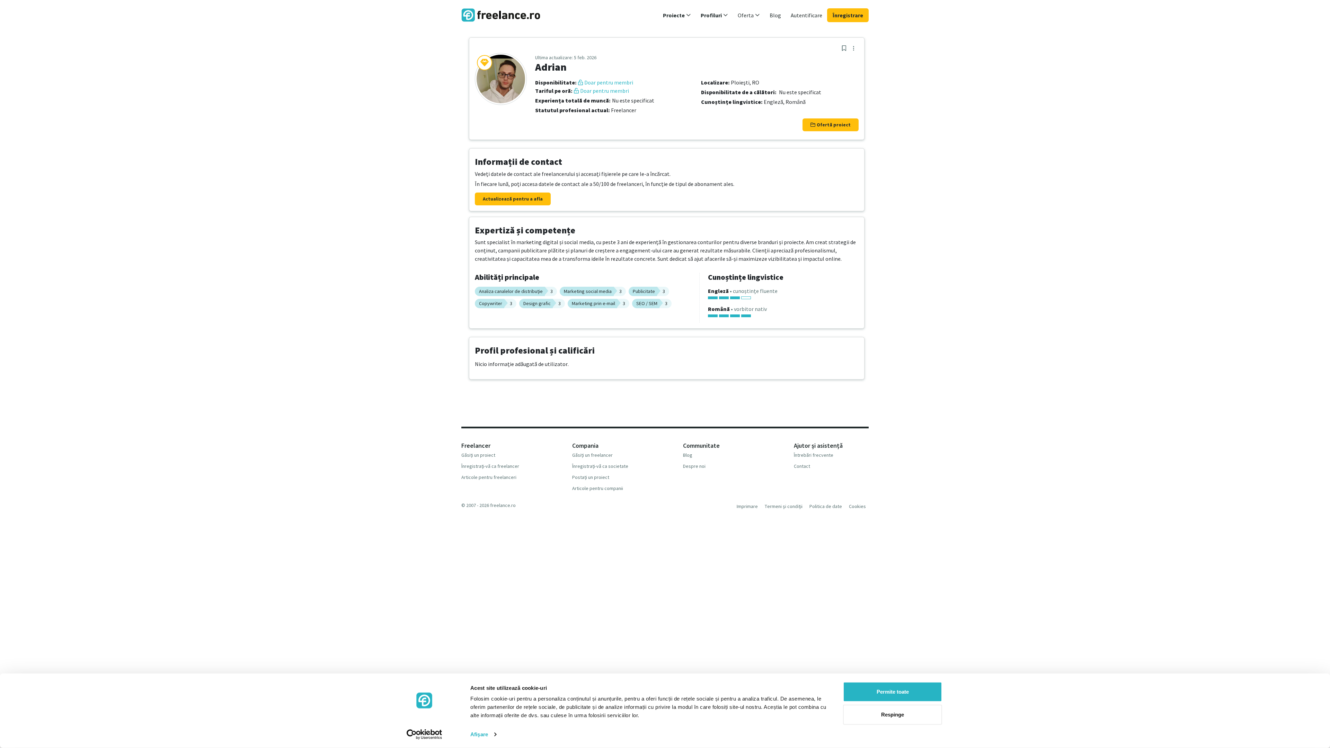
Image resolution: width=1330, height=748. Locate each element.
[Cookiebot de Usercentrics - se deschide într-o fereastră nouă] (424, 734)
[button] (677, 15)
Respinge (892, 714)
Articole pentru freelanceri (488, 477)
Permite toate (893, 692)
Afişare (479, 734)
